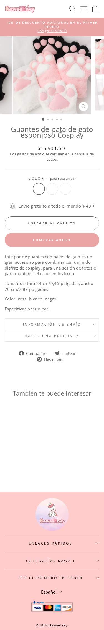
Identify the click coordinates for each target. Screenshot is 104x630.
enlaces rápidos (51, 543)
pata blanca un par (52, 188)
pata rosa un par (38, 188)
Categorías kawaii (50, 560)
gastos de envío (31, 154)
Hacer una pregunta (52, 336)
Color (51, 178)
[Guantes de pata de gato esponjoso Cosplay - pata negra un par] (29, 466)
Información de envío (52, 324)
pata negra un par (65, 188)
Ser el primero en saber (51, 578)
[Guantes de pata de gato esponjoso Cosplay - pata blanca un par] (23, 466)
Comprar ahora (52, 240)
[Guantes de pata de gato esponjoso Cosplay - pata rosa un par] (16, 466)
